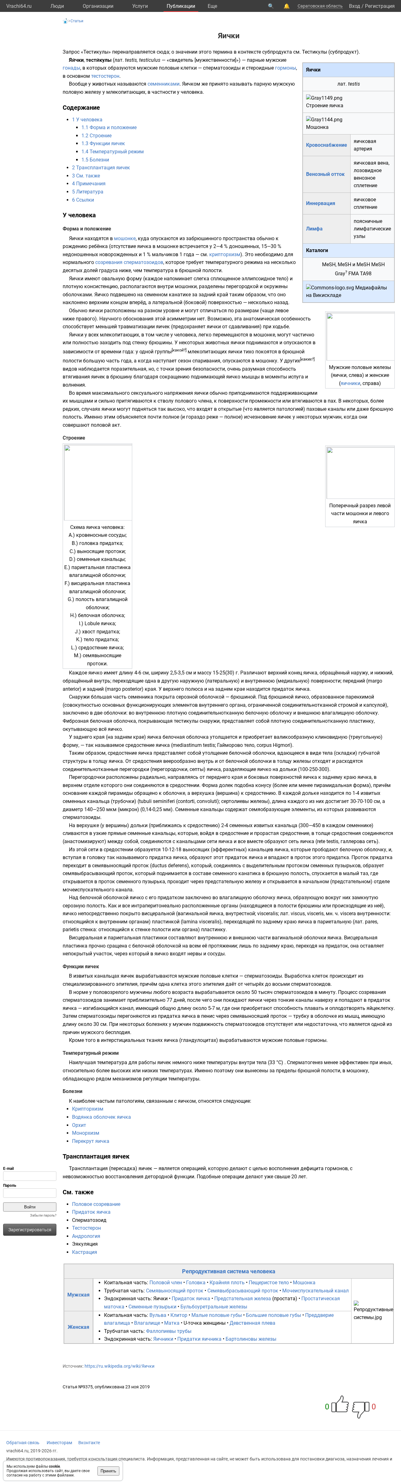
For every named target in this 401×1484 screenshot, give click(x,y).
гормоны (285, 68)
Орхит (79, 1125)
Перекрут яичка (90, 1141)
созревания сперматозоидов (129, 262)
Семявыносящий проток (174, 1291)
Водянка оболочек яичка (101, 1117)
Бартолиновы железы (251, 1339)
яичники (350, 383)
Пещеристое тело (269, 1283)
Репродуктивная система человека (228, 1271)
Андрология (86, 1236)
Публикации (181, 6)
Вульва (157, 1315)
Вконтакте (89, 1442)
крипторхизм (224, 254)
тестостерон (105, 76)
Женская (78, 1327)
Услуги (140, 6)
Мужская (78, 1295)
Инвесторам (59, 1442)
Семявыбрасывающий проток (242, 1291)
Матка (172, 1323)
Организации (98, 6)
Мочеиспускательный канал (315, 1291)
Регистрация (380, 6)
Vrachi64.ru (19, 6)
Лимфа (314, 229)
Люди (57, 6)
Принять (108, 1471)
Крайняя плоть (227, 1283)
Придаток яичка (91, 1212)
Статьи (76, 21)
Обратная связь (22, 1442)
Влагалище (147, 1323)
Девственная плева (252, 1323)
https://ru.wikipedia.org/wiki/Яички (119, 1366)
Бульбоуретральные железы (213, 1307)
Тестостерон (86, 1228)
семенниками (164, 84)
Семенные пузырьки (152, 1307)
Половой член (165, 1283)
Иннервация (320, 203)
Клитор (178, 1315)
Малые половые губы (216, 1315)
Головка (196, 1283)
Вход (354, 6)
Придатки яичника (199, 1339)
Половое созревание (96, 1204)
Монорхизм (85, 1133)
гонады (71, 68)
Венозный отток (325, 174)
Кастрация (84, 1252)
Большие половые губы (273, 1315)
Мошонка (304, 1283)
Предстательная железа (242, 1299)
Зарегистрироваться (29, 1229)
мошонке (125, 238)
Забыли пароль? (43, 1215)
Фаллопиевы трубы (168, 1331)
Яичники (163, 1339)
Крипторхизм (87, 1109)
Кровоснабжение (326, 145)
